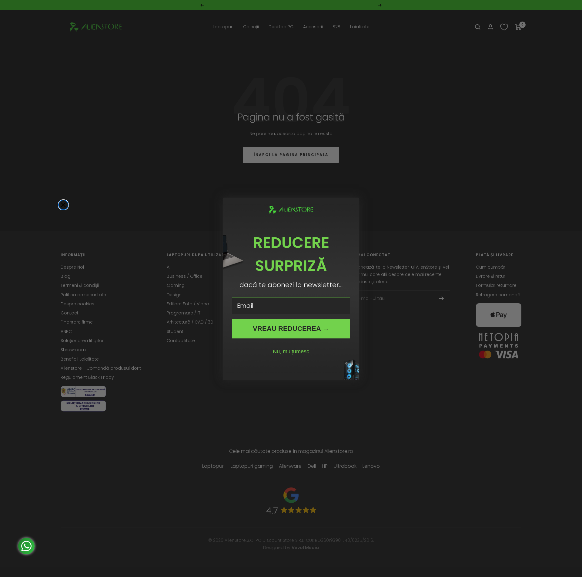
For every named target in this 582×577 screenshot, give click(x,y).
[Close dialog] (63, 205)
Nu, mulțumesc (291, 351)
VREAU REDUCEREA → (291, 328)
